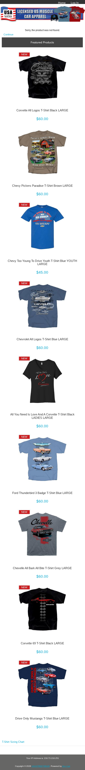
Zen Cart (66, 766)
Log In (75, 2)
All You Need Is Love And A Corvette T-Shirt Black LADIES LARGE (42, 416)
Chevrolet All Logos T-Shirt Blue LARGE (42, 339)
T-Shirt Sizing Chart (13, 741)
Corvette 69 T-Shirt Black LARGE (42, 643)
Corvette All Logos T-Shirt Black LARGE (42, 110)
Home (62, 2)
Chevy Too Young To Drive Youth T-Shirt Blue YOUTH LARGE (42, 262)
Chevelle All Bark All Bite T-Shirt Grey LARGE (42, 568)
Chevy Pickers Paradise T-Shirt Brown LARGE (42, 185)
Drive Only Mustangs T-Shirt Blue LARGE (42, 718)
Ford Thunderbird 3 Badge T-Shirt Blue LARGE (42, 493)
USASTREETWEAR (41, 766)
